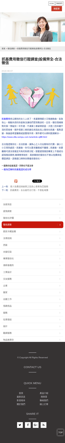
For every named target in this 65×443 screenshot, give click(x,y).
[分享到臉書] (28, 425)
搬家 (5, 292)
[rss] (43, 425)
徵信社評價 (8, 218)
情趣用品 (7, 306)
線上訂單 (44, 404)
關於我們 (21, 404)
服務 (5, 313)
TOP (60, 432)
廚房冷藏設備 (9, 231)
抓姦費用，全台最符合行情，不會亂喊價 (29, 190)
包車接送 (7, 319)
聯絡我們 (59, 3)
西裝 (5, 245)
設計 (5, 326)
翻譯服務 (7, 333)
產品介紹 (44, 393)
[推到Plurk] (15, 181)
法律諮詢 (7, 238)
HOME (51, 3)
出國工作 (7, 299)
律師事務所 (8, 265)
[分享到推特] (20, 425)
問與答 (44, 397)
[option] (32, 27)
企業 (5, 285)
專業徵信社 (8, 258)
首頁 (21, 393)
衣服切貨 (7, 252)
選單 (57, 8)
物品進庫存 (8, 340)
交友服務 (7, 279)
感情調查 (7, 211)
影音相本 (21, 400)
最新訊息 (21, 397)
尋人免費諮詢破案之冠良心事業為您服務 (29, 186)
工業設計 (7, 272)
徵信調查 (7, 224)
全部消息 (7, 204)
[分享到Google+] (36, 425)
